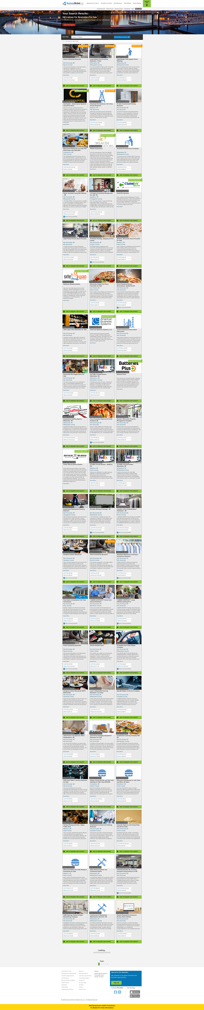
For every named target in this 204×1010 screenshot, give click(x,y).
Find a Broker (127, 3)
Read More (66, 75)
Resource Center (119, 8)
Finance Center (109, 8)
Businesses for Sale (92, 3)
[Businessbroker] (73, 3)
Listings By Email (101, 8)
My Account (138, 8)
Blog (133, 8)
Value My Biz (127, 8)
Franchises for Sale (106, 3)
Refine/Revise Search (121, 37)
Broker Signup (137, 3)
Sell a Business (118, 3)
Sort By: (65, 37)
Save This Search (69, 25)
